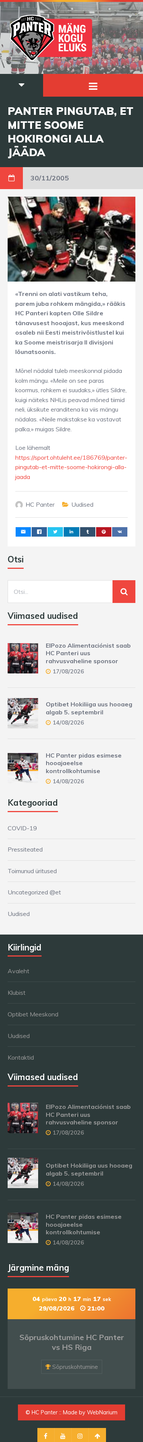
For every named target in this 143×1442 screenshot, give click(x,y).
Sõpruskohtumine (75, 1366)
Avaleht (18, 971)
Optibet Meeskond (33, 1014)
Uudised (82, 504)
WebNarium (102, 1412)
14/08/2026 (68, 722)
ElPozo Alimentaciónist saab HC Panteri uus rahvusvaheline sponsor (88, 653)
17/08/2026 (68, 671)
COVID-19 (22, 828)
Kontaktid (21, 1057)
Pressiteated (25, 849)
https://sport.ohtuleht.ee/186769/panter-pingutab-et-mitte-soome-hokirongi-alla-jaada (71, 467)
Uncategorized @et (34, 892)
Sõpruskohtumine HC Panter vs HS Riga (71, 1342)
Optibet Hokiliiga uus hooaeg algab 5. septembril (89, 708)
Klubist (17, 993)
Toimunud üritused (32, 871)
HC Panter (40, 504)
